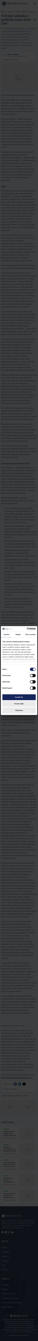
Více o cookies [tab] (30, 634)
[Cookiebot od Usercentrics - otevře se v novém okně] (27, 629)
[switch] (33, 675)
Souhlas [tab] (7, 634)
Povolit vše (19, 697)
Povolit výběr (19, 704)
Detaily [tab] (18, 634)
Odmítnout (19, 710)
